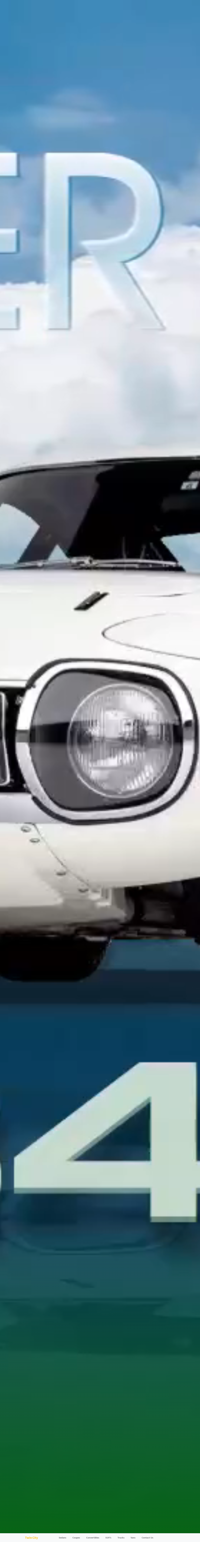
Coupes (76, 1537)
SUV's (108, 1537)
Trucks (120, 1537)
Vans (133, 1537)
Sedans (62, 1537)
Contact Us (147, 1537)
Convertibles (92, 1537)
